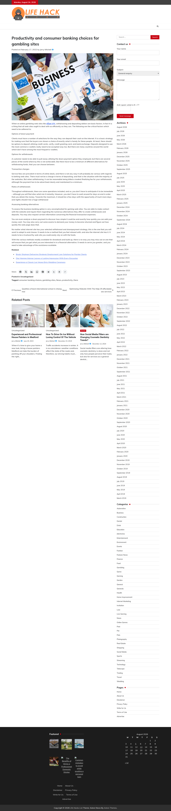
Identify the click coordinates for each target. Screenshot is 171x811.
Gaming (120, 576)
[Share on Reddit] (48, 272)
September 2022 (123, 321)
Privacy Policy (122, 704)
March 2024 (121, 245)
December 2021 (123, 359)
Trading (120, 673)
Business (120, 513)
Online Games (122, 622)
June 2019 (121, 486)
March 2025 (121, 195)
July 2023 (120, 279)
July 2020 (120, 431)
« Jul (126, 763)
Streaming (121, 660)
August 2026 (122, 127)
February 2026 (122, 148)
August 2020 (122, 426)
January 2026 (122, 152)
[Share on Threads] (59, 272)
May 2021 (121, 389)
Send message (125, 116)
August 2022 (122, 325)
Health (119, 593)
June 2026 (121, 136)
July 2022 (120, 329)
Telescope (120, 669)
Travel (119, 677)
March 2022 (121, 346)
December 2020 (123, 410)
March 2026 (121, 144)
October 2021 (122, 367)
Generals (120, 589)
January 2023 (122, 304)
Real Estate (121, 643)
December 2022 (123, 308)
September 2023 (123, 271)
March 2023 (121, 296)
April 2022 (121, 342)
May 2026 (121, 140)
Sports (119, 656)
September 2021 (123, 372)
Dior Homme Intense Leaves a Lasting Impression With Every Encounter (47, 258)
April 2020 (121, 443)
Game (119, 572)
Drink (119, 525)
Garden (119, 580)
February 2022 (122, 351)
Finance (120, 559)
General (120, 584)
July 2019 (120, 481)
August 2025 (122, 174)
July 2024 (120, 228)
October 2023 (122, 266)
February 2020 (122, 452)
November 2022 (123, 313)
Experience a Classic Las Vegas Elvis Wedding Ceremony (40, 262)
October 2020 (122, 418)
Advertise (120, 716)
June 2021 (121, 384)
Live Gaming (121, 614)
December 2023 (123, 258)
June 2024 (121, 232)
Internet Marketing (124, 601)
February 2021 (122, 401)
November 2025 (123, 161)
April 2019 (121, 494)
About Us (120, 696)
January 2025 (122, 203)
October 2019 (122, 469)
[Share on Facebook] (20, 272)
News (58, 280)
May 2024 (121, 237)
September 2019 (123, 473)
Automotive (121, 508)
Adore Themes (110, 808)
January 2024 (122, 254)
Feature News (122, 555)
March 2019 (121, 498)
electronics (121, 534)
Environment (121, 542)
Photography (122, 639)
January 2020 (122, 456)
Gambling (120, 568)
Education (120, 530)
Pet (118, 631)
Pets (118, 635)
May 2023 (121, 287)
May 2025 (121, 186)
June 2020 (121, 435)
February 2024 (122, 249)
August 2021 (122, 376)
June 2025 (121, 182)
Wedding (120, 681)
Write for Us (121, 708)
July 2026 (120, 131)
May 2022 (121, 338)
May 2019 (121, 490)
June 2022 (121, 334)
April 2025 (121, 190)
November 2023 (123, 262)
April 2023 (121, 292)
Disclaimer (121, 700)
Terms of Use (122, 712)
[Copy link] (65, 272)
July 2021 (120, 380)
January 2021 (122, 405)
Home (119, 692)
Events (119, 546)
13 (141, 747)
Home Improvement (124, 597)
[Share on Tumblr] (54, 272)
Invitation (120, 605)
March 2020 (121, 448)
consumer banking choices (30, 280)
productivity (67, 280)
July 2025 (120, 178)
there (76, 280)
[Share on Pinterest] (42, 272)
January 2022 (122, 355)
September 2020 (123, 422)
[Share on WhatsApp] (37, 272)
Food (119, 563)
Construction (121, 517)
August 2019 (122, 477)
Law (118, 610)
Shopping (120, 648)
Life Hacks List (76, 808)
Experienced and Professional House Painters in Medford (27, 336)
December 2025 (123, 157)
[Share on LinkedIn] (31, 272)
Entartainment (122, 538)
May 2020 (121, 439)
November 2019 (123, 464)
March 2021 (121, 397)
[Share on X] (26, 272)
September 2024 (123, 220)
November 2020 (123, 414)
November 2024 (123, 211)
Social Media (122, 652)
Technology (121, 665)
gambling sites (48, 280)
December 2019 (123, 460)
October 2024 (122, 216)
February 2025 (122, 199)
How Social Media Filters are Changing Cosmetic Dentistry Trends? (94, 337)
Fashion (120, 551)
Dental (83, 331)
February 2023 (122, 300)
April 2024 (121, 241)
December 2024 (123, 207)
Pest (118, 627)
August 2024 (122, 224)
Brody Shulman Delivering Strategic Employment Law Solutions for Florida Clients (51, 254)
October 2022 (122, 317)
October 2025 (122, 165)
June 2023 (121, 283)
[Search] (157, 26)
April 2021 (121, 393)
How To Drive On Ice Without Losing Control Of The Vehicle (61, 336)
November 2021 (123, 363)
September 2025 (123, 169)
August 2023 (122, 275)
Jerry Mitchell (45, 49)
